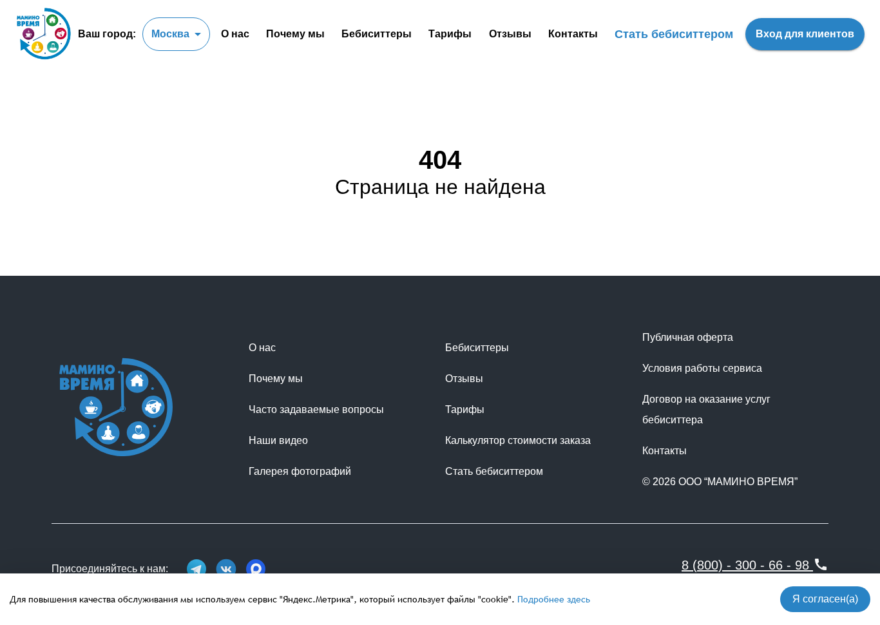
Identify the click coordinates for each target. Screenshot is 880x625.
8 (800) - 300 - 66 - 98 (745, 565)
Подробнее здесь (553, 599)
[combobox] (176, 34)
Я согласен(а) (825, 598)
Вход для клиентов (805, 33)
